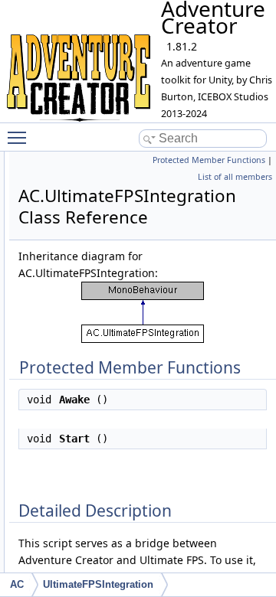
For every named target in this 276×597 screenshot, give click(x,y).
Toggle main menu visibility (20, 137)
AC (17, 584)
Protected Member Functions (209, 160)
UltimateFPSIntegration (98, 584)
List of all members (235, 176)
